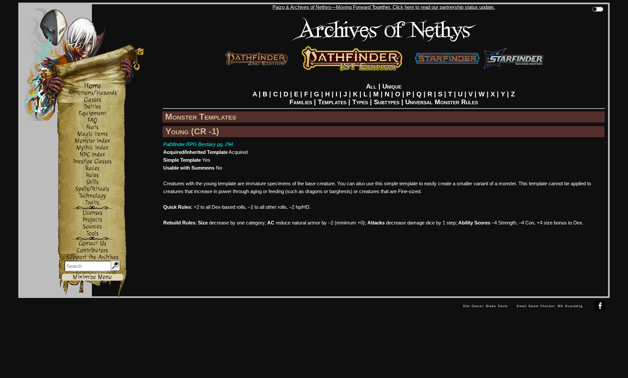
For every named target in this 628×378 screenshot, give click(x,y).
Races (92, 168)
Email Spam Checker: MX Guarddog (550, 306)
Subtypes (386, 102)
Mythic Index (92, 147)
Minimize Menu (92, 277)
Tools (92, 233)
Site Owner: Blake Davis (485, 306)
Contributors (92, 250)
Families (300, 102)
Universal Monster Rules (441, 102)
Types (360, 102)
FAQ (92, 120)
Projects (92, 219)
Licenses (92, 212)
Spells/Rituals (92, 189)
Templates (332, 102)
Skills (92, 182)
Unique (391, 86)
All (371, 86)
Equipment (92, 113)
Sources (92, 226)
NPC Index (92, 154)
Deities (92, 106)
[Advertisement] (238, 312)
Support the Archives (92, 257)
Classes (92, 99)
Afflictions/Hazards (92, 93)
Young (177, 131)
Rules (92, 175)
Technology (92, 195)
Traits (92, 202)
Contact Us (92, 243)
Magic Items (92, 134)
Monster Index (92, 141)
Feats (92, 127)
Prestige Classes (92, 161)
